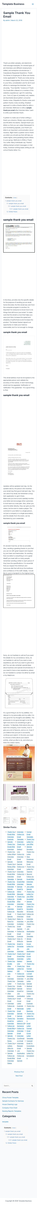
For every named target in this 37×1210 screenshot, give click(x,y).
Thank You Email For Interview (11, 1021)
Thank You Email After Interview (11, 988)
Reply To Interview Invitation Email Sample (20, 924)
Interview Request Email (20, 1045)
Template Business (13, 3)
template (5, 1122)
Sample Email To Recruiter (20, 909)
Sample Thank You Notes (11, 1038)
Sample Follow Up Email (20, 866)
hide (15, 197)
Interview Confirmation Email (20, 1038)
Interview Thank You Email (11, 938)
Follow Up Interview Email (20, 1031)
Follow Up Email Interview (30, 916)
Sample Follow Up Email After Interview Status (11, 1058)
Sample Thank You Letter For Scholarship (30, 1053)
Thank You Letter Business (30, 1008)
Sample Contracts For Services (13, 1101)
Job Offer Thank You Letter (30, 924)
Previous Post (19, 1072)
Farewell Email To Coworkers (30, 1043)
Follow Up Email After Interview (11, 894)
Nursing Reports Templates (11, 1111)
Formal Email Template (30, 834)
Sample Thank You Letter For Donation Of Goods (30, 906)
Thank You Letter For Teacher (30, 869)
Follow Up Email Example (20, 933)
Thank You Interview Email (11, 1013)
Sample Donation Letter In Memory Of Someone (21, 1021)
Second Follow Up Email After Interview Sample (30, 879)
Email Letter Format (29, 1026)
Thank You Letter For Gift (21, 968)
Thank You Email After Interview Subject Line (21, 959)
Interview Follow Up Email (10, 1006)
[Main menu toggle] (33, 4)
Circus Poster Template (10, 1097)
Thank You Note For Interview (11, 921)
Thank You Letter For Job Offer (30, 841)
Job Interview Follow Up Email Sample (10, 911)
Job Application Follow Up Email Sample (21, 1056)
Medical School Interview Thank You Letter (30, 991)
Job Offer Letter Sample (30, 981)
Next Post (19, 1076)
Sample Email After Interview (21, 881)
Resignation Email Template (30, 973)
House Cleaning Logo (9, 1104)
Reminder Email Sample (20, 1011)
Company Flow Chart (9, 1108)
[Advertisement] (18, 41)
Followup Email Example (30, 1001)
